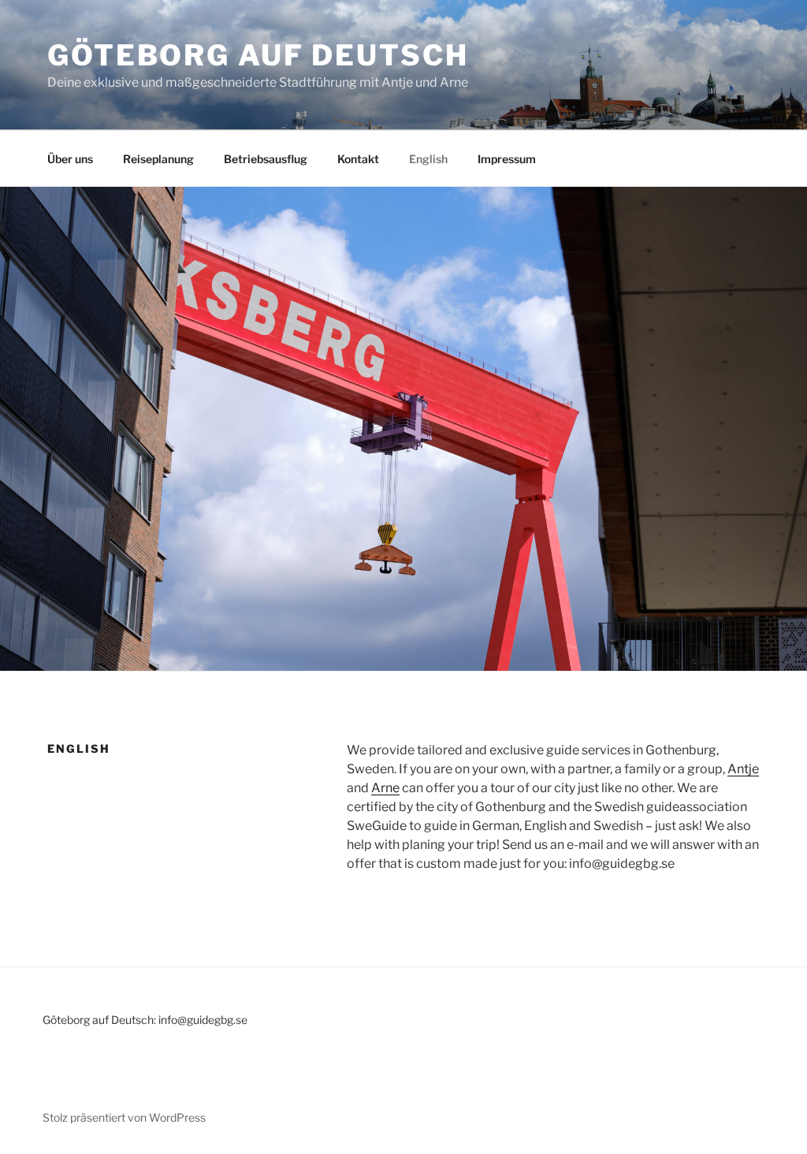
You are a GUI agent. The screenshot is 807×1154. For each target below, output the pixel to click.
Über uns (70, 159)
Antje (743, 768)
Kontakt (358, 159)
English (428, 159)
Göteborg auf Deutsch (258, 55)
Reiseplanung (158, 159)
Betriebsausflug (265, 159)
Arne (385, 787)
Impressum (507, 159)
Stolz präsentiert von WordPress (124, 1117)
